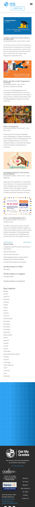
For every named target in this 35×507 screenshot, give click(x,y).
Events (5, 307)
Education (7, 86)
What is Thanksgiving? (11, 126)
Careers (6, 294)
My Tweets (7, 269)
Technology (7, 362)
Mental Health (8, 335)
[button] (31, 4)
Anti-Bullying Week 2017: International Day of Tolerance (16, 173)
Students (13, 86)
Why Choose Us (25, 488)
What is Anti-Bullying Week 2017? (15, 218)
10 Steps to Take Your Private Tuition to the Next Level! (17, 38)
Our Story (25, 481)
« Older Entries (8, 242)
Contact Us (25, 498)
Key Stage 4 (7, 329)
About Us (25, 478)
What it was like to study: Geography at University (17, 82)
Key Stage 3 (7, 327)
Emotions (6, 222)
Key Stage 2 (7, 324)
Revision (6, 343)
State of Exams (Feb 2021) (11, 254)
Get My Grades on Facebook (14, 281)
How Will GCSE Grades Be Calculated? (15, 262)
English (6, 305)
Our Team (25, 492)
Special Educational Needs (11, 354)
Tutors (28, 41)
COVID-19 (6, 296)
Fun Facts (6, 316)
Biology (6, 291)
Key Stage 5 (7, 332)
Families (6, 313)
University (19, 86)
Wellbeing (7, 178)
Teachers (6, 359)
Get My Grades (8, 318)
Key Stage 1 (7, 321)
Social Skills (7, 351)
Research (6, 340)
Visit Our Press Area (17, 466)
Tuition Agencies (8, 365)
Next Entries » (27, 242)
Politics (6, 337)
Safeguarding (13, 503)
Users (9, 130)
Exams (5, 310)
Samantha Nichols (10, 41)
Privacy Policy (6, 499)
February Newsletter (10, 252)
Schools (6, 346)
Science (6, 348)
